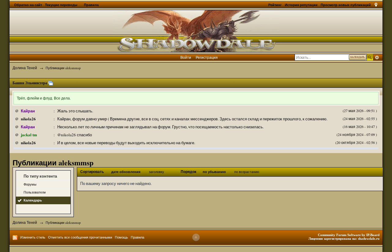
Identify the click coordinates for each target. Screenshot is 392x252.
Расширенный (377, 57)
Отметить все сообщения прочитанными (80, 237)
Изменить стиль (32, 237)
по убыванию (214, 171)
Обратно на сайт (28, 4)
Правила (91, 4)
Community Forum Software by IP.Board (348, 235)
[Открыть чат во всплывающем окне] (50, 83)
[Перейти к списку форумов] (196, 30)
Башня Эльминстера (30, 82)
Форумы (30, 184)
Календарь (33, 200)
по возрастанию (246, 171)
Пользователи (35, 192)
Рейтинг (275, 4)
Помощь (121, 237)
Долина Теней (25, 222)
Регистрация (207, 57)
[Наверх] (196, 237)
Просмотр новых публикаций (346, 4)
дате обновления (125, 171)
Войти (185, 57)
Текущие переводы (61, 4)
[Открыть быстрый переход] (375, 5)
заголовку (156, 171)
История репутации (301, 4)
